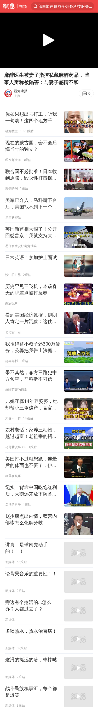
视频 (23, 6)
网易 (8, 6)
